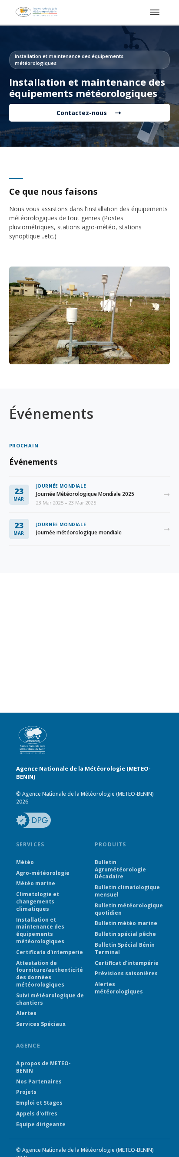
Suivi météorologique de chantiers (50, 999)
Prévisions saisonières (126, 973)
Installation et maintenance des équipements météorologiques (40, 930)
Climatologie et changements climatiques (37, 902)
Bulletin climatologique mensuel (127, 891)
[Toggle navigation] (153, 12)
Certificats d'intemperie (49, 952)
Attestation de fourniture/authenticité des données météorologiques (49, 974)
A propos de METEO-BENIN (43, 1067)
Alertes (26, 1013)
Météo (25, 862)
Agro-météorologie (43, 873)
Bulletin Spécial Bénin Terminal (125, 949)
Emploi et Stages (39, 1102)
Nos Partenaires (39, 1081)
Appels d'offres (36, 1113)
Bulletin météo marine (126, 923)
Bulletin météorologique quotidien (129, 909)
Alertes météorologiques (119, 988)
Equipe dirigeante (41, 1124)
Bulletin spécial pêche (125, 934)
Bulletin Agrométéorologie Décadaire (120, 870)
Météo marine (35, 883)
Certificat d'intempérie (127, 963)
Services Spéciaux (41, 1024)
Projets (26, 1092)
